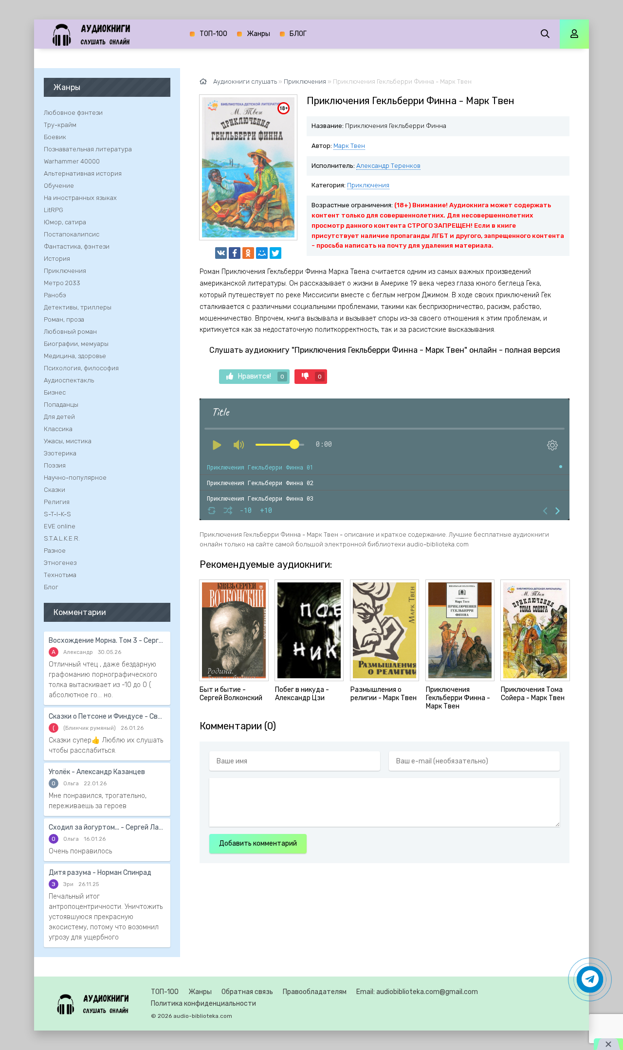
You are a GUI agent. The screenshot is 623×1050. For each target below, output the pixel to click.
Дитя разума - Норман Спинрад (100, 873)
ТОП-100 (213, 34)
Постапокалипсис (71, 234)
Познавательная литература (88, 149)
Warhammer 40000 (72, 161)
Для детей (59, 416)
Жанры (258, 34)
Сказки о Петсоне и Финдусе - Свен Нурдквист (107, 716)
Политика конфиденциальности (203, 1003)
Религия (57, 502)
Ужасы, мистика (68, 441)
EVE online (59, 526)
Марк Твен (349, 145)
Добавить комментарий (258, 843)
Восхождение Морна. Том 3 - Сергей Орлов (107, 640)
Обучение (59, 185)
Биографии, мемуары (76, 343)
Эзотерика (60, 453)
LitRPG (53, 210)
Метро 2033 (62, 283)
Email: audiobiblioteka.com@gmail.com (417, 992)
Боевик (55, 137)
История (57, 258)
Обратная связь (247, 992)
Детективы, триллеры (77, 307)
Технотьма (60, 575)
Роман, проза (64, 319)
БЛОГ (298, 34)
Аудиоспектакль (69, 380)
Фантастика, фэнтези (77, 246)
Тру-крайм (60, 124)
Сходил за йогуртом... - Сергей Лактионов (107, 827)
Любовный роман (70, 331)
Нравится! (261, 376)
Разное (55, 550)
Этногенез (60, 562)
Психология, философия (81, 368)
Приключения (368, 185)
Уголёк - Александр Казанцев (97, 772)
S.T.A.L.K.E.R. (62, 538)
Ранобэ (55, 295)
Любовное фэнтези (73, 112)
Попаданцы (61, 404)
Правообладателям (315, 992)
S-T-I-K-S (57, 514)
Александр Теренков (388, 165)
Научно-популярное (75, 477)
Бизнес (55, 392)
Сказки (54, 489)
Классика (58, 429)
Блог (51, 587)
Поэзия (55, 465)
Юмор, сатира (65, 222)
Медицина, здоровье (75, 356)
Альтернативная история (83, 173)
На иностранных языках (80, 197)
